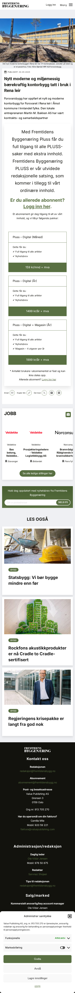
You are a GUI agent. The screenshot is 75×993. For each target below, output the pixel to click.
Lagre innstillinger (37, 978)
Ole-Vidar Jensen (37, 858)
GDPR (37, 986)
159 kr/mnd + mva (37, 267)
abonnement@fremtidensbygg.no (37, 782)
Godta (37, 958)
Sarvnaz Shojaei (37, 874)
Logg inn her (36, 206)
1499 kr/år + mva (37, 311)
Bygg (13, 569)
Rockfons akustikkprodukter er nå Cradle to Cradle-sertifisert (37, 653)
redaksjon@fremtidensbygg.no (37, 770)
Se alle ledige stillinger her (37, 473)
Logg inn (51, 4)
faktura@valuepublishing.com (38, 829)
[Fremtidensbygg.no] (15, 6)
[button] (70, 916)
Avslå (37, 968)
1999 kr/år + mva (37, 359)
